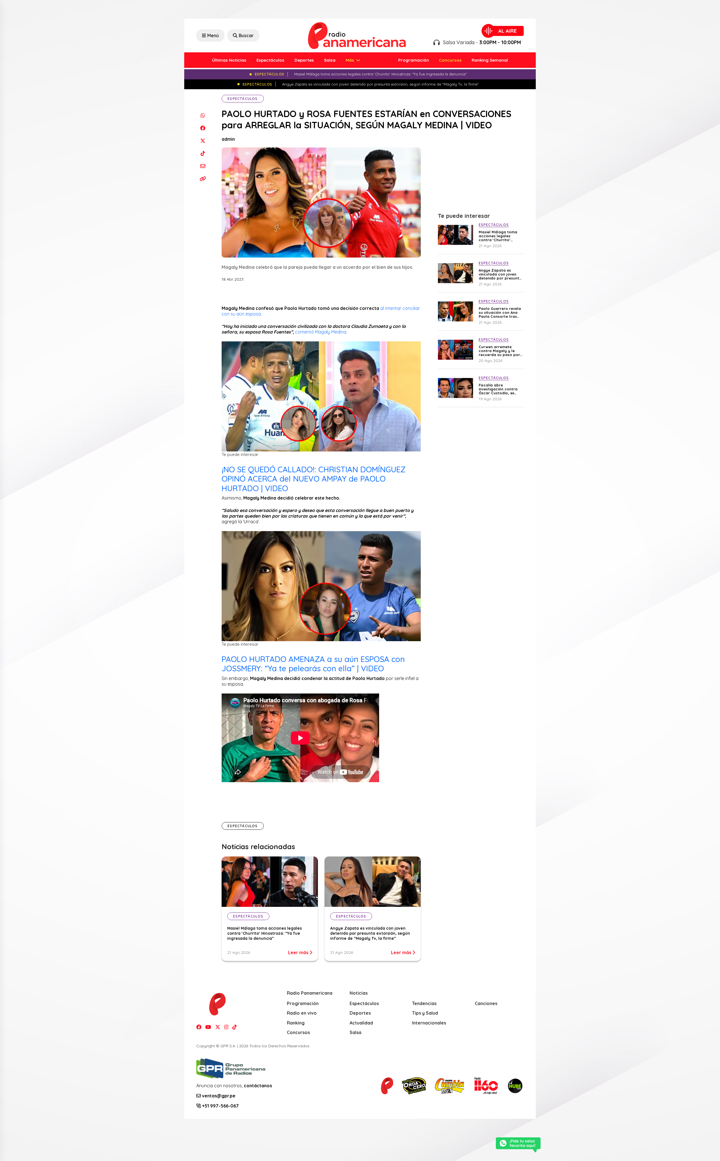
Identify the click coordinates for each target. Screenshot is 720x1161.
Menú (213, 35)
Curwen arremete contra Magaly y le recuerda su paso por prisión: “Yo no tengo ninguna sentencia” (499, 351)
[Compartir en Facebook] (202, 128)
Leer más (298, 952)
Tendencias (424, 1003)
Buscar (246, 35)
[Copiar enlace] (202, 178)
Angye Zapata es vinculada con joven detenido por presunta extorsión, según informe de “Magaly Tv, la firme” (370, 933)
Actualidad (361, 1023)
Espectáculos (270, 60)
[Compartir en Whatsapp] (202, 115)
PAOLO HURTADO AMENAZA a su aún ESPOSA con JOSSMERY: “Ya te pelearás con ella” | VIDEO (313, 664)
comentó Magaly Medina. (321, 332)
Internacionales (429, 1023)
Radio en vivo (302, 1013)
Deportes (304, 60)
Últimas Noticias (229, 60)
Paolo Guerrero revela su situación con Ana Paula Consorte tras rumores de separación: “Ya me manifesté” (500, 312)
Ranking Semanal (490, 60)
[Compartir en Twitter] (202, 140)
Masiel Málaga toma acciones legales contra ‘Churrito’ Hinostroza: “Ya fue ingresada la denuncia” (264, 933)
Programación (413, 60)
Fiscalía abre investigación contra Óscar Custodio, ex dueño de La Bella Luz (499, 389)
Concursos (450, 60)
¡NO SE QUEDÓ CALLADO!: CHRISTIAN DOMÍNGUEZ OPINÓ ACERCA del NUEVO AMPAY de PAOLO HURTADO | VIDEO (314, 478)
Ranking (296, 1023)
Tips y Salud (425, 1013)
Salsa (330, 60)
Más (350, 60)
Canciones (486, 1003)
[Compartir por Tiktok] (202, 153)
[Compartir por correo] (202, 166)
